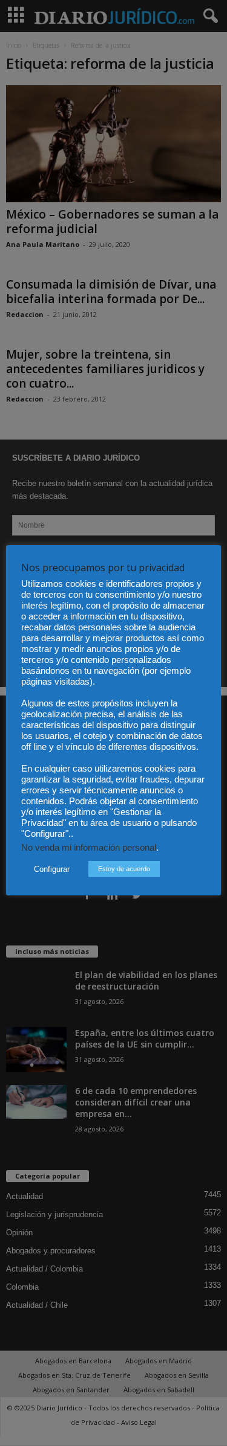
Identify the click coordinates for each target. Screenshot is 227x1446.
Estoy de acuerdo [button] (124, 868)
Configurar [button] (52, 869)
